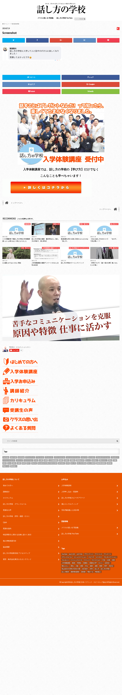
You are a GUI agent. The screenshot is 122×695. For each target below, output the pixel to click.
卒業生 (66, 460)
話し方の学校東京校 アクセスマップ (16, 553)
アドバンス (39, 457)
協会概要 (6, 547)
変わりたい (103, 460)
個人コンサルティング (69, 504)
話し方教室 (91, 463)
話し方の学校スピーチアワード (73, 498)
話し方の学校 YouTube (64, 18)
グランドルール (60, 457)
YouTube (6, 457)
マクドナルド (28, 460)
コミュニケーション (72, 457)
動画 (61, 460)
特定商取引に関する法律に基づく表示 (17, 535)
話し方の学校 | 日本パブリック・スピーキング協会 (88, 582)
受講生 (73, 460)
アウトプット (30, 457)
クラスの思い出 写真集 (45, 18)
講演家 (109, 463)
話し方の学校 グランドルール (14, 504)
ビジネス (92, 457)
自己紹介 (61, 463)
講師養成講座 (101, 463)
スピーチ (84, 457)
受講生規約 (7, 528)
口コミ (88, 460)
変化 (110, 460)
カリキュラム (8, 498)
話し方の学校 (81, 463)
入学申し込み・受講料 (69, 492)
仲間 (45, 460)
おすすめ (21, 457)
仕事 (40, 460)
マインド (19, 460)
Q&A (5, 522)
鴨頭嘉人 (14, 466)
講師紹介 (6, 492)
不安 (36, 460)
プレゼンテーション (103, 457)
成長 (19, 463)
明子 (28, 463)
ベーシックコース (9, 460)
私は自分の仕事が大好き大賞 (47, 463)
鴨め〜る (6, 466)
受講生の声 (80, 460)
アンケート (49, 457)
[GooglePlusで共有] (61, 40)
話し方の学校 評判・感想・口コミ (16, 516)
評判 (67, 463)
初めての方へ (8, 485)
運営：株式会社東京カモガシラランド (17, 559)
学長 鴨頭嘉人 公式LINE (70, 510)
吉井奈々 (95, 460)
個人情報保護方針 (9, 541)
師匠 (4, 463)
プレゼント (115, 457)
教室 (23, 463)
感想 (14, 463)
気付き (34, 463)
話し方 (73, 463)
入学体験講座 (53, 460)
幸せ (9, 463)
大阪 (115, 460)
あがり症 (13, 457)
